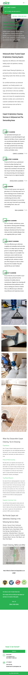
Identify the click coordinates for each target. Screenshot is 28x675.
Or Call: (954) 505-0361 (20, 16)
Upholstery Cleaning (16, 180)
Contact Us (14, 651)
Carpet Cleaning (18, 153)
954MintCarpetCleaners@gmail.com (13, 666)
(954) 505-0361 (15, 673)
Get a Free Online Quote (12, 11)
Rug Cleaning (19, 210)
